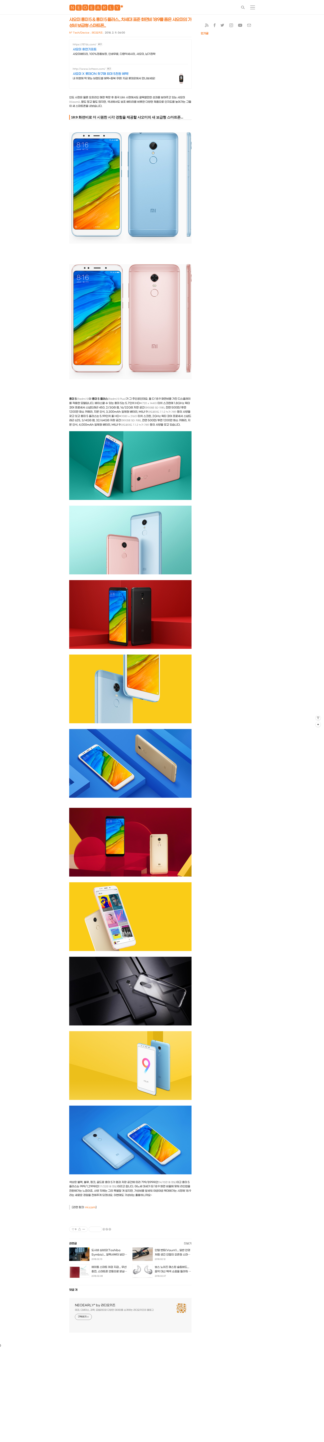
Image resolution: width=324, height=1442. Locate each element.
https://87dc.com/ (84, 44)
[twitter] (222, 26)
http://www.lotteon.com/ (89, 69)
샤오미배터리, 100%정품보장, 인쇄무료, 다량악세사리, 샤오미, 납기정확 (114, 54)
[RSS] (207, 26)
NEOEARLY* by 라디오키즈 (95, 1305)
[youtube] (240, 26)
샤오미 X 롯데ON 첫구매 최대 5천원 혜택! (101, 74)
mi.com (90, 1207)
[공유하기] (79, 1229)
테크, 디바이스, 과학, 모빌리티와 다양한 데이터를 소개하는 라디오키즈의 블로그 (114, 1310)
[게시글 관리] (84, 1229)
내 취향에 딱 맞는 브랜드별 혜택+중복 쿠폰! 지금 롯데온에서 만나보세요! (114, 78)
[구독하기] (318, 724)
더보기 (188, 1243)
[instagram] (231, 26)
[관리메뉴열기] (318, 717)
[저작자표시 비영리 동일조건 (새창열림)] (106, 1229)
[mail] (249, 26)
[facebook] (214, 26)
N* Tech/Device (79, 32)
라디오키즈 (97, 32)
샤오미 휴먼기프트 (85, 49)
